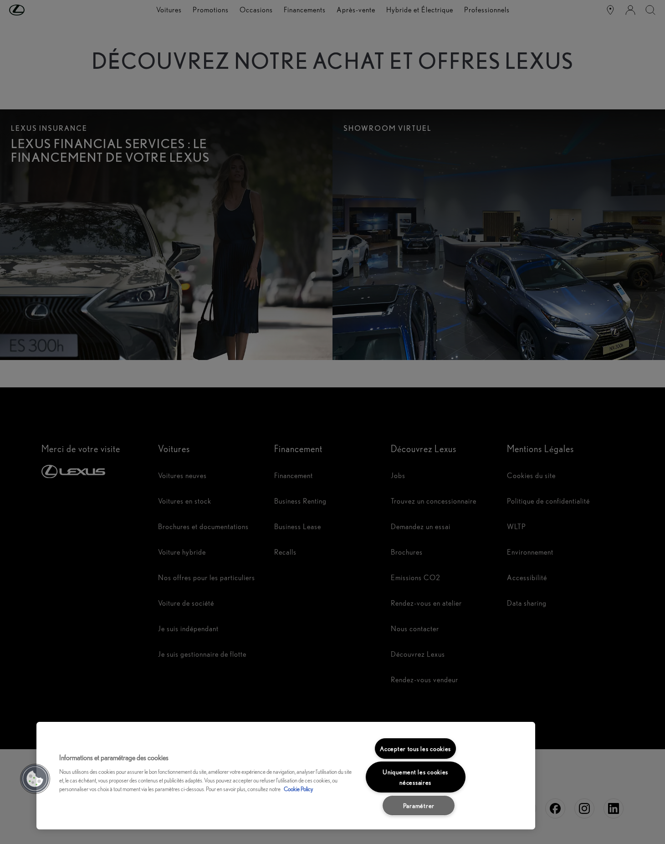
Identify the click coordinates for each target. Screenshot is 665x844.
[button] (35, 778)
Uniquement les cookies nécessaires (415, 777)
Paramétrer (419, 805)
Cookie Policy (298, 789)
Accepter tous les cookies (415, 748)
